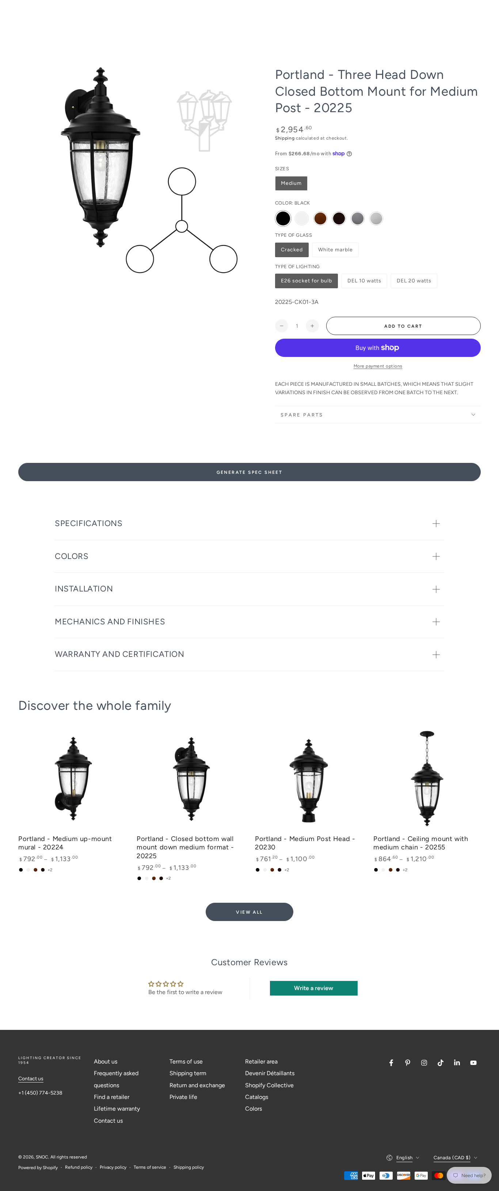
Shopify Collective (269, 1085)
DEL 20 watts (413, 283)
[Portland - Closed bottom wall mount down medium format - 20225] (190, 779)
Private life (183, 1096)
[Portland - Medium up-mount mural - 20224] (72, 779)
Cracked (295, 252)
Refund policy (78, 1167)
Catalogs (256, 1096)
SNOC (42, 1157)
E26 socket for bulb (306, 283)
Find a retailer (111, 1096)
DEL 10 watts (364, 283)
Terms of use (186, 1061)
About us (105, 1061)
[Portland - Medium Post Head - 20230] (308, 779)
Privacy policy (113, 1167)
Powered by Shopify (38, 1167)
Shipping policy (189, 1167)
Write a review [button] (313, 988)
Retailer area (261, 1061)
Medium (291, 183)
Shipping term (187, 1073)
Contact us (30, 1079)
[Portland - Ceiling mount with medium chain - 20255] (427, 779)
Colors (253, 1108)
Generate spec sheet (250, 472)
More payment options (378, 366)
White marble (335, 252)
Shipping (285, 138)
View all (249, 912)
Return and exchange (197, 1085)
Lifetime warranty (117, 1108)
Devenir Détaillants (269, 1073)
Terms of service (150, 1167)
